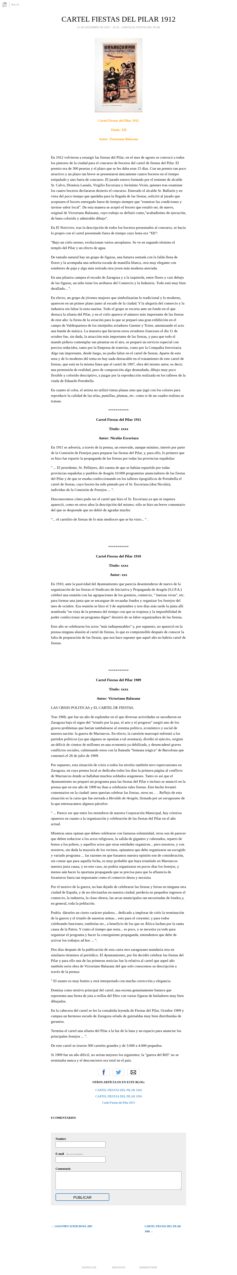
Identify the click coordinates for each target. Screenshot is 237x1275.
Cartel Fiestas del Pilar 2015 (118, 1102)
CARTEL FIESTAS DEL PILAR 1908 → (163, 1229)
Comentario (63, 1168)
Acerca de (89, 1267)
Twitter (118, 1072)
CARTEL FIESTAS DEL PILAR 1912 (118, 19)
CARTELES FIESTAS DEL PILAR (141, 27)
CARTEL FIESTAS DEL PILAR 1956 (118, 1096)
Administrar (148, 1267)
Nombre (61, 1138)
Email (133, 1072)
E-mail (69, 1153)
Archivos (118, 1267)
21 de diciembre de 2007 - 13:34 (98, 27)
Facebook (104, 1072)
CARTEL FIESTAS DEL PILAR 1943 (118, 1090)
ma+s (15, 4)
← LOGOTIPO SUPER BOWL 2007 (71, 1226)
